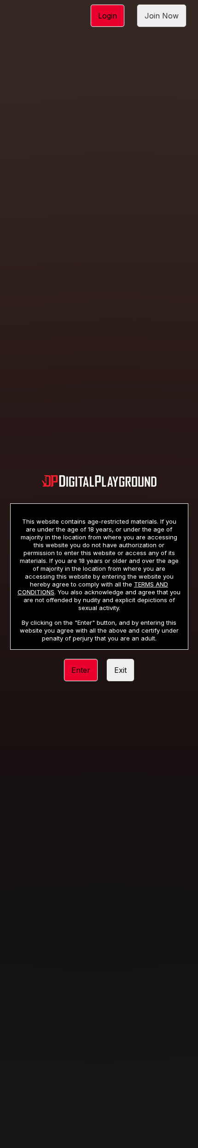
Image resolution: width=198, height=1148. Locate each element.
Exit (120, 670)
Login (107, 15)
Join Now (162, 15)
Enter (80, 670)
